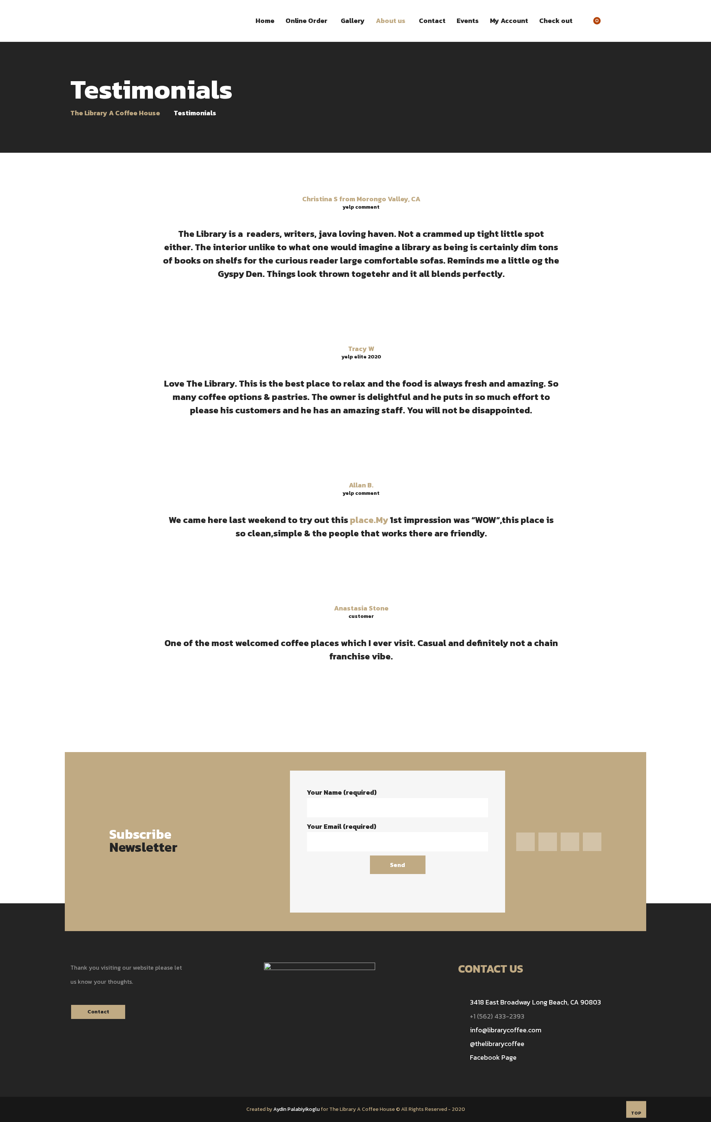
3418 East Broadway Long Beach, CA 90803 (535, 1002)
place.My (369, 519)
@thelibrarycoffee (497, 1044)
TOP (636, 1113)
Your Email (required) (341, 826)
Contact (98, 1012)
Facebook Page (493, 1057)
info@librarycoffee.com (505, 1030)
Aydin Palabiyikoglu (296, 1109)
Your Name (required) (342, 792)
